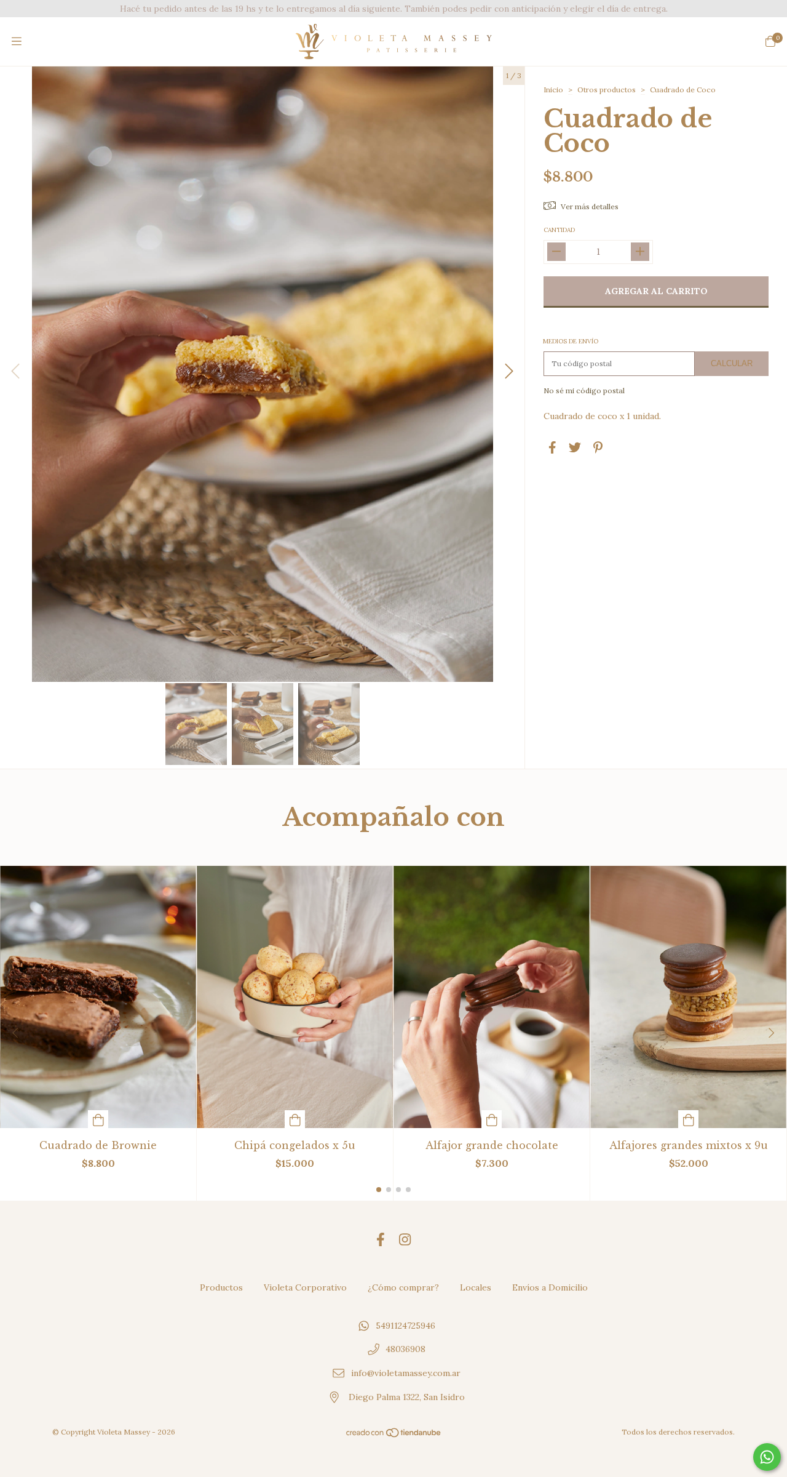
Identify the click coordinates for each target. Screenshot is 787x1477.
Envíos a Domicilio (550, 1287)
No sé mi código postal (584, 390)
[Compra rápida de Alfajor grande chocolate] (491, 1119)
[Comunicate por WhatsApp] (767, 1457)
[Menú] (16, 41)
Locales (475, 1287)
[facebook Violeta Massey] (380, 1240)
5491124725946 (405, 1325)
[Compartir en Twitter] (575, 447)
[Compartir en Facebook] (552, 447)
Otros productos (606, 89)
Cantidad (559, 230)
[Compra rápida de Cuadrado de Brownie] (98, 1119)
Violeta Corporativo (305, 1287)
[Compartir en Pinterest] (597, 447)
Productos (221, 1287)
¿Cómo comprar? (403, 1287)
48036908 (405, 1349)
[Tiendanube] (394, 1435)
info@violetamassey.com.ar (406, 1373)
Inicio (553, 89)
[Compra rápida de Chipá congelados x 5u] (295, 1119)
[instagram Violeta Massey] (405, 1240)
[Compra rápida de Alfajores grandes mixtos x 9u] (688, 1119)
